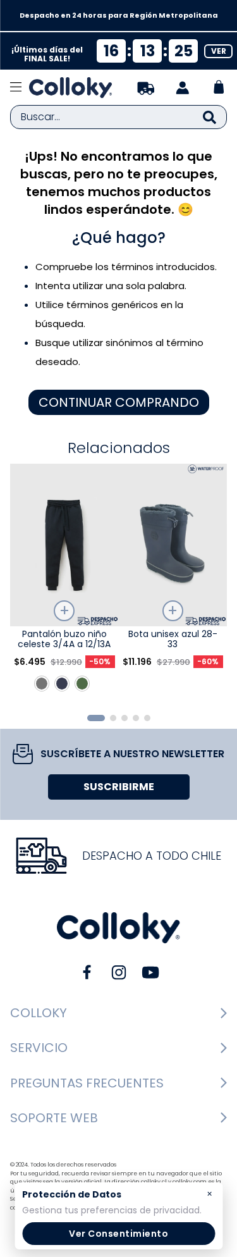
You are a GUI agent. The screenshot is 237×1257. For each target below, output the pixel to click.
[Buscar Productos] (209, 117)
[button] (96, 718)
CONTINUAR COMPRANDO (119, 402)
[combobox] (118, 117)
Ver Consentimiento (118, 1233)
